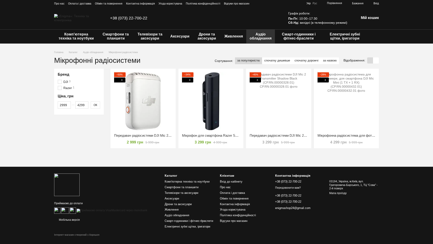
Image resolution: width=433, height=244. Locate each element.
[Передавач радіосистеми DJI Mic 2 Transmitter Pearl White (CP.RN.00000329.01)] (143, 101)
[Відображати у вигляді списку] (376, 60)
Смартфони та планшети (116, 36)
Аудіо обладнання (261, 36)
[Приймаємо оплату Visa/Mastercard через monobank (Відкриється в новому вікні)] (112, 210)
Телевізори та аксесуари (150, 36)
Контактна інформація (140, 3)
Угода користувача (170, 3)
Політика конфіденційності (203, 3)
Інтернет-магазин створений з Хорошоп (76, 234)
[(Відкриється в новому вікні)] (73, 210)
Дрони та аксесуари (207, 36)
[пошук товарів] (375, 36)
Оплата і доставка (79, 3)
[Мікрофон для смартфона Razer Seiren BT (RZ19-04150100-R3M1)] (211, 101)
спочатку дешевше (277, 60)
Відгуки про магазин (236, 3)
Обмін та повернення (108, 3)
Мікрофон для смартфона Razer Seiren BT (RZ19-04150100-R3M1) (233, 135)
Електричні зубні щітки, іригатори (345, 36)
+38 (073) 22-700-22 (128, 18)
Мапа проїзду (338, 193)
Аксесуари (179, 36)
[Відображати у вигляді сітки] (370, 60)
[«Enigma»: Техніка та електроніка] (67, 184)
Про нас (59, 3)
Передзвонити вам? (288, 187)
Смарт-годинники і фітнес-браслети (299, 36)
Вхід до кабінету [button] (231, 181)
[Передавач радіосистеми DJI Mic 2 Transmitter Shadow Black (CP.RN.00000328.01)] (279, 101)
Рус (315, 3)
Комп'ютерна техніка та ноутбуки (76, 36)
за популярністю (248, 60)
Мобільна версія (69, 219)
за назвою (330, 60)
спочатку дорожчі (306, 60)
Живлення (233, 36)
